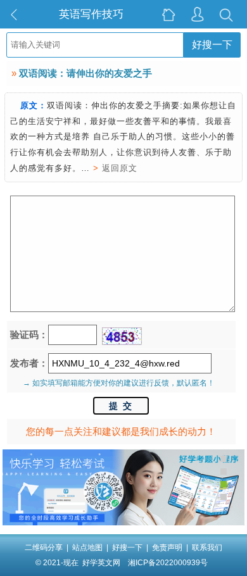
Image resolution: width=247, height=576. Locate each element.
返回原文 (119, 168)
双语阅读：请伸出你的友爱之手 (85, 73)
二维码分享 (44, 547)
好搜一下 (212, 44)
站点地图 (87, 547)
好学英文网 (101, 562)
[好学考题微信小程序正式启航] (123, 523)
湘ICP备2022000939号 (168, 562)
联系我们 (207, 547)
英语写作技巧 (91, 14)
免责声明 (167, 547)
